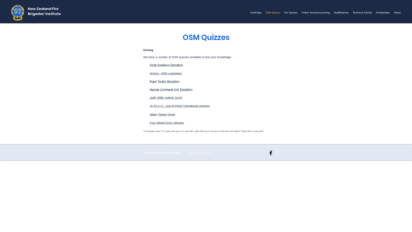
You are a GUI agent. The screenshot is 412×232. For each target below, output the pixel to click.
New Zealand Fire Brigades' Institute (44, 11)
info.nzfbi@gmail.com (199, 152)
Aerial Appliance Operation (166, 65)
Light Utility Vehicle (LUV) (166, 98)
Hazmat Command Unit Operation (171, 89)
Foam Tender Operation (164, 81)
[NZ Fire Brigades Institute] (271, 153)
